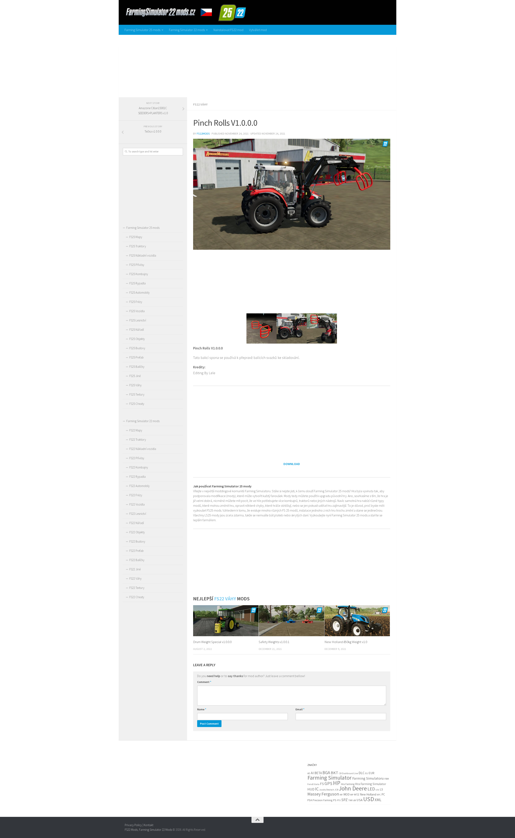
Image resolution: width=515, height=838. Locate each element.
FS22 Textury (136, 588)
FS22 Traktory (137, 439)
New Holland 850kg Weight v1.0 (345, 642)
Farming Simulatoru (368, 778)
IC (317, 789)
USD (368, 799)
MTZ (356, 794)
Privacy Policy (133, 825)
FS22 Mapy (135, 430)
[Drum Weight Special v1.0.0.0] (226, 620)
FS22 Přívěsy (136, 458)
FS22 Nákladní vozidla (142, 449)
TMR (350, 800)
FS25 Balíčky (136, 367)
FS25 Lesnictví (137, 320)
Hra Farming (347, 784)
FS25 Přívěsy (136, 265)
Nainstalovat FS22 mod (228, 30)
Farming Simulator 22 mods (187, 30)
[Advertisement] (257, 65)
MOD (346, 794)
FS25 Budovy (137, 348)
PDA (309, 800)
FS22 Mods (131, 830)
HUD (310, 789)
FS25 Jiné (135, 376)
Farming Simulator (329, 777)
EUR (371, 773)
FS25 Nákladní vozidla (142, 255)
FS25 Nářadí (136, 329)
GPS (328, 783)
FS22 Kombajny (138, 467)
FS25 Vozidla (137, 311)
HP (336, 783)
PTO (339, 800)
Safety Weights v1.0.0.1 (274, 642)
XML (378, 799)
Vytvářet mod (258, 30)
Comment (204, 682)
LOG (377, 789)
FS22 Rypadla (137, 477)
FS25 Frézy (135, 302)
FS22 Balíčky (136, 560)
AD (308, 773)
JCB (336, 789)
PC (383, 794)
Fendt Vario (313, 784)
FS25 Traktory (137, 246)
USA (359, 800)
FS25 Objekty (137, 339)
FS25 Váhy (135, 385)
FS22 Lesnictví (137, 514)
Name (201, 709)
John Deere (353, 788)
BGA (326, 772)
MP (351, 794)
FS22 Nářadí (136, 523)
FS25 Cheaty (136, 404)
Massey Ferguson (323, 794)
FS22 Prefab (136, 551)
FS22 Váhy (200, 104)
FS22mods (203, 133)
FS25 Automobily (139, 292)
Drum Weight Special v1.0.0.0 (212, 642)
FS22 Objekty (137, 532)
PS (334, 800)
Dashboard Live (350, 773)
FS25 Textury (136, 394)
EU (366, 773)
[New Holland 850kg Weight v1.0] (357, 620)
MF (341, 794)
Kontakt (148, 825)
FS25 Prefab (136, 357)
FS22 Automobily (139, 486)
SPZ (344, 799)
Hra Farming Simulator (370, 784)
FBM (386, 778)
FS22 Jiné (135, 569)
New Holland (368, 794)
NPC (379, 794)
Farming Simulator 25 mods (142, 30)
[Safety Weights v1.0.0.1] (291, 620)
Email (300, 709)
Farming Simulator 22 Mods (155, 830)
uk (354, 800)
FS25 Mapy (135, 237)
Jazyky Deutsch (326, 789)
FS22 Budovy (137, 541)
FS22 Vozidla (137, 504)
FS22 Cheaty (136, 597)
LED (371, 789)
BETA (318, 773)
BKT (334, 772)
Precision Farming (322, 800)
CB (340, 773)
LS (381, 789)
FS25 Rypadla (137, 283)
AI (312, 773)
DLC (361, 773)
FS (322, 784)
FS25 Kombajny (138, 274)
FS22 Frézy (135, 495)
